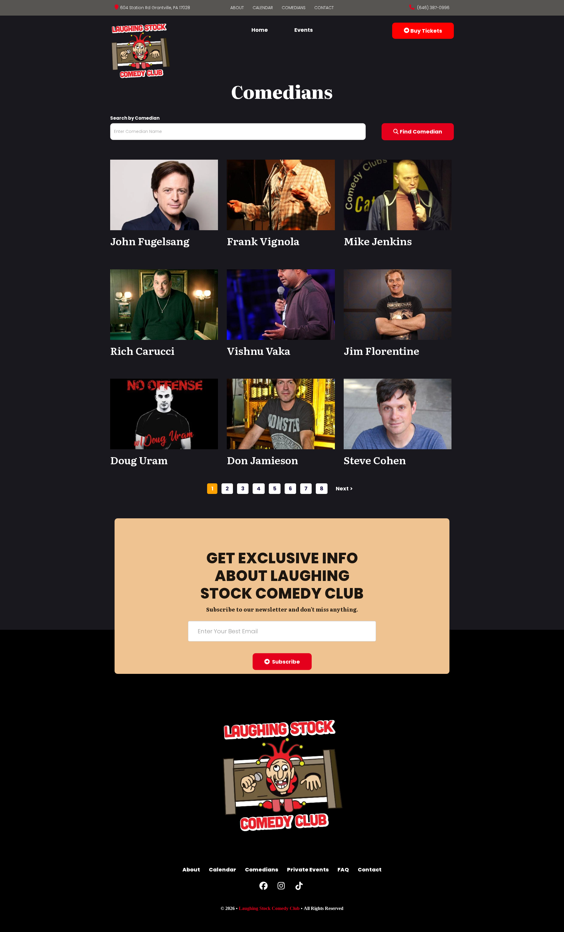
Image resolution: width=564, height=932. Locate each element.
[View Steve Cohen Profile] (397, 413)
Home (259, 30)
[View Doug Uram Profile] (164, 413)
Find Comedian (420, 131)
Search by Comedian (135, 118)
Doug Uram (139, 459)
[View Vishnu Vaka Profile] (281, 304)
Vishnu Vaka (258, 350)
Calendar (263, 8)
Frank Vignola (263, 240)
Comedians (294, 8)
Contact (324, 8)
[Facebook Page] (263, 887)
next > (344, 488)
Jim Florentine (381, 350)
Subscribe (285, 661)
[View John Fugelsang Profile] (164, 194)
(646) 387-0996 (432, 8)
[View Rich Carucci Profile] (164, 304)
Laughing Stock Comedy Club (269, 908)
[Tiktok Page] (299, 887)
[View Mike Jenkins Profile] (397, 194)
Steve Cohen (375, 459)
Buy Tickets (425, 30)
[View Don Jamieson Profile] (281, 413)
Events (303, 30)
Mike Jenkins (378, 240)
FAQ (343, 869)
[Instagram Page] (281, 887)
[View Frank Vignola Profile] (281, 194)
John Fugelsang (149, 240)
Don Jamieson (262, 459)
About (237, 8)
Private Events (308, 869)
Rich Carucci (142, 350)
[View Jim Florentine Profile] (397, 304)
